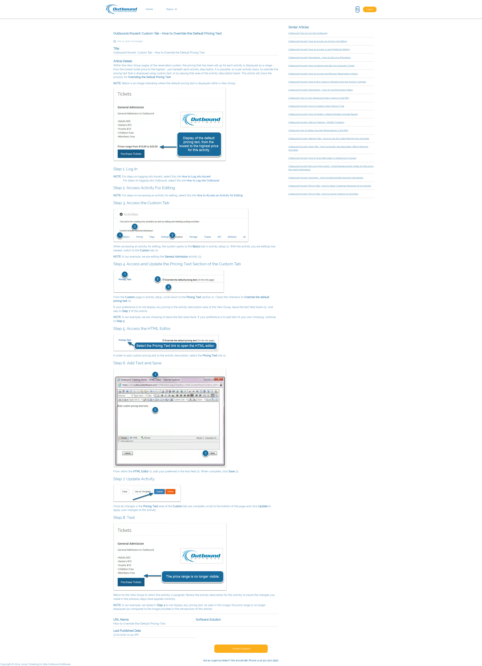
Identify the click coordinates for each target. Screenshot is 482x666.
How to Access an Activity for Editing (220, 195)
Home (149, 9)
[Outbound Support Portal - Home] (121, 9)
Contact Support (241, 648)
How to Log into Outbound (203, 180)
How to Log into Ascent (196, 176)
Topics (169, 9)
